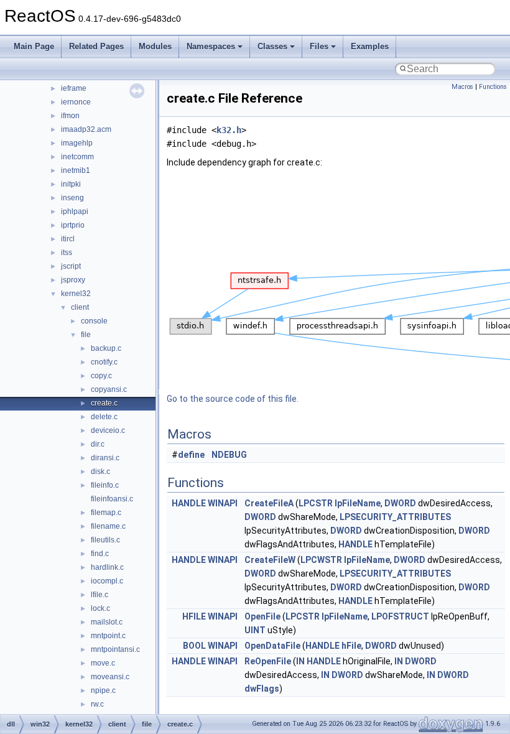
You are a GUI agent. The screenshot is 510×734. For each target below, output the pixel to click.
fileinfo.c (105, 485)
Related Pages (96, 46)
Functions (493, 87)
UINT (255, 630)
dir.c (97, 444)
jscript (71, 266)
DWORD (400, 503)
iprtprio (73, 225)
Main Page (34, 46)
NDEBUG (229, 455)
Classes (272, 46)
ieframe (73, 88)
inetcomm (77, 156)
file (86, 334)
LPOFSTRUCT (400, 616)
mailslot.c (107, 622)
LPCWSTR (321, 560)
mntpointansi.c (115, 649)
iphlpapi (74, 211)
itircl (68, 239)
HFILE (194, 616)
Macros (462, 87)
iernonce (76, 102)
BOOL (194, 646)
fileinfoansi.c (112, 499)
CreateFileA (269, 503)
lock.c (100, 608)
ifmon (70, 115)
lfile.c (99, 594)
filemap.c (106, 512)
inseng (72, 197)
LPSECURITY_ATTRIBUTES (395, 517)
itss (66, 252)
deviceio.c (108, 430)
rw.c (97, 704)
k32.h (228, 130)
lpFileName (358, 503)
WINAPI (223, 503)
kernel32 (76, 293)
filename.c (108, 526)
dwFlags (261, 689)
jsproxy (73, 280)
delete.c (104, 416)
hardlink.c (107, 567)
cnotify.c (104, 362)
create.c (104, 403)
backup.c (106, 348)
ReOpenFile (267, 661)
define (191, 455)
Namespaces (211, 46)
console (94, 321)
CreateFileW (269, 560)
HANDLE (189, 503)
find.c (100, 553)
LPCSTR (316, 503)
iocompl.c (107, 581)
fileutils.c (105, 540)
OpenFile (262, 616)
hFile (351, 646)
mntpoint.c (108, 635)
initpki (71, 184)
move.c (103, 663)
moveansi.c (110, 676)
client (80, 307)
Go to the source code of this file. (233, 399)
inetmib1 (75, 170)
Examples (370, 46)
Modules (155, 46)
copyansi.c (109, 389)
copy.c (101, 375)
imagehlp (77, 143)
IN (300, 661)
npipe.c (103, 690)
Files (319, 46)
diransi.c (105, 457)
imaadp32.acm (86, 129)
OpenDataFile (272, 646)
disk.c (100, 471)
